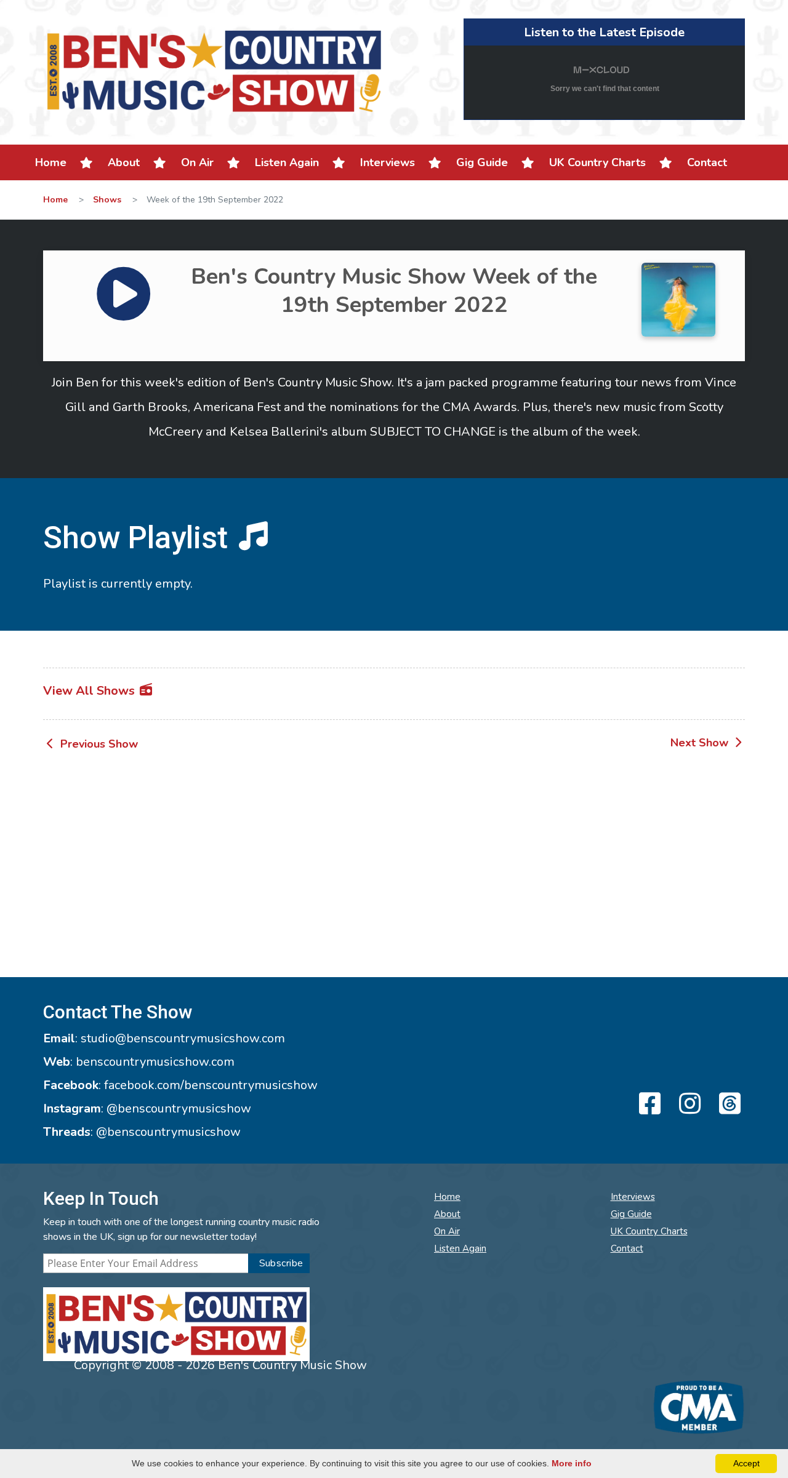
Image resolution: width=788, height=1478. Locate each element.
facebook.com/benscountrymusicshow (211, 1085)
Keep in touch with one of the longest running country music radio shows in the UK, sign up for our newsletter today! (181, 1229)
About (124, 162)
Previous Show (97, 744)
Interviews (387, 162)
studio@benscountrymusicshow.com (183, 1038)
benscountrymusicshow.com (155, 1061)
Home (50, 162)
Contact (707, 162)
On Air (197, 162)
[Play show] (104, 277)
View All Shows (90, 690)
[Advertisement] (394, 866)
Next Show (700, 742)
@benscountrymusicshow (179, 1108)
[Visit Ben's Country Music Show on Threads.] (728, 1104)
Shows (107, 200)
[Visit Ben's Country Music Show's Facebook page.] (648, 1104)
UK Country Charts (597, 162)
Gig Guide (482, 162)
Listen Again (287, 162)
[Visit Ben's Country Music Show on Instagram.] (688, 1104)
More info (572, 1463)
